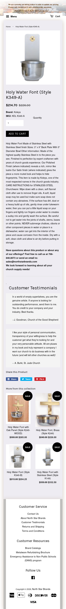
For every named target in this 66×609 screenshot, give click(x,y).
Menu (13, 16)
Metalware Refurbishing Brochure (33, 552)
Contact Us (33, 513)
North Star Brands (41, 589)
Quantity (37, 117)
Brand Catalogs (33, 548)
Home (8, 26)
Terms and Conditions (33, 530)
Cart (57, 16)
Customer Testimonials (33, 522)
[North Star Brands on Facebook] (33, 578)
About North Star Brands (33, 518)
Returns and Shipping (33, 526)
